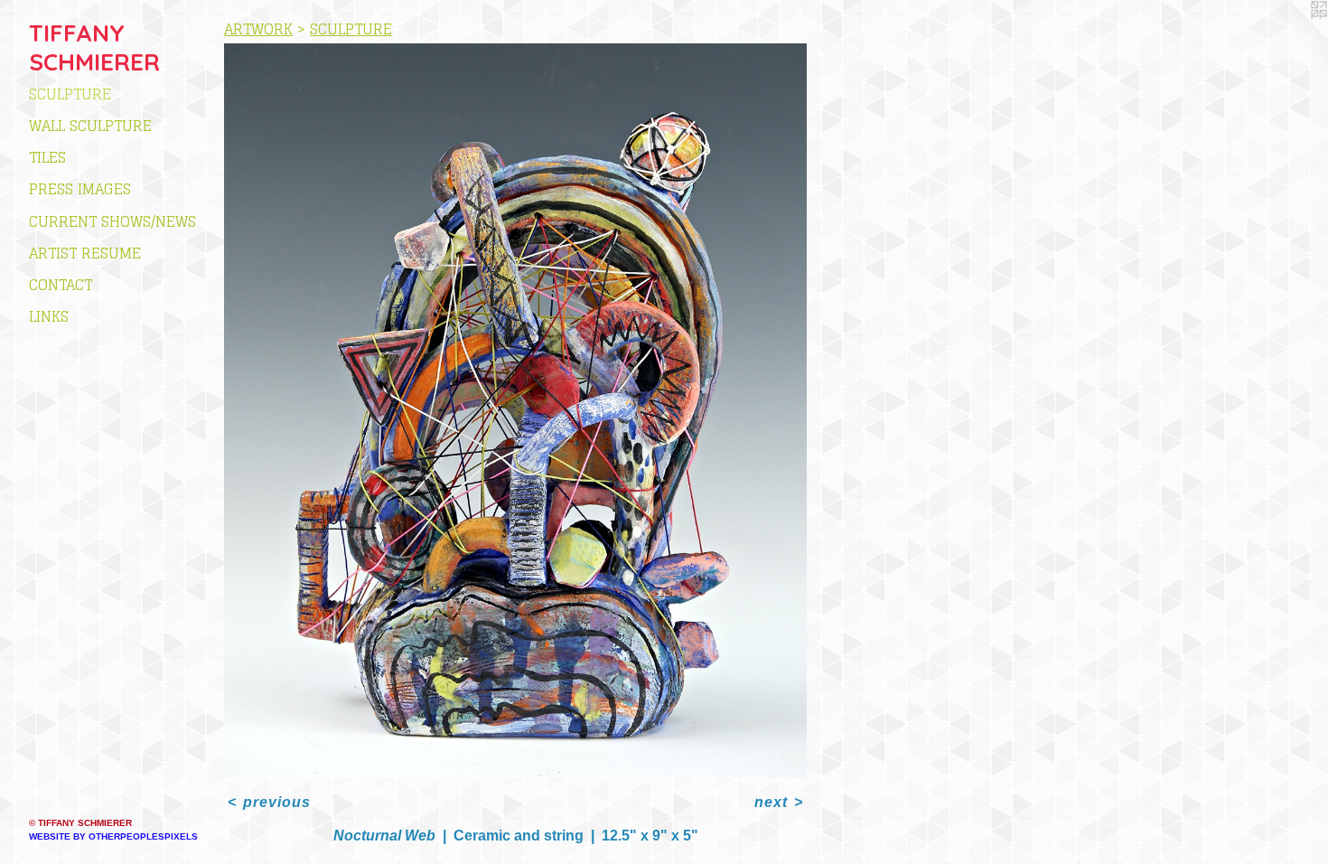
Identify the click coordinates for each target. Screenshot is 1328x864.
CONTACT (60, 285)
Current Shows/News (112, 221)
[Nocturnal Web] (515, 410)
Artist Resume (85, 253)
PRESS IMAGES (80, 189)
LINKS (49, 316)
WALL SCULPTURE (90, 125)
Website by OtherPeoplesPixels (113, 836)
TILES (47, 157)
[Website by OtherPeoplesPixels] (1292, 36)
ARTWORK (258, 29)
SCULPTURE (70, 94)
